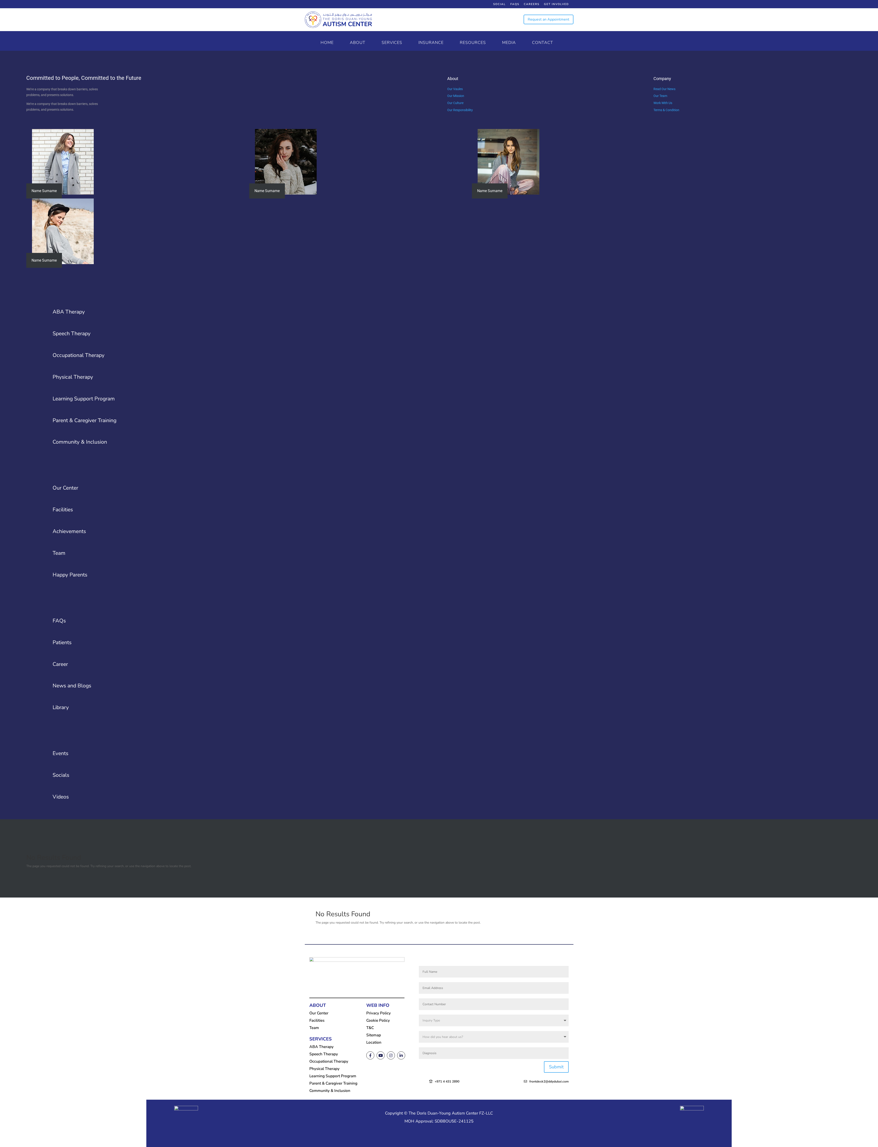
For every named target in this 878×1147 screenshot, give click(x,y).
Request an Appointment (548, 19)
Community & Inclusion (329, 1090)
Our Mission (455, 96)
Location (373, 1042)
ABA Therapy (321, 1046)
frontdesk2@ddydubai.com (549, 1081)
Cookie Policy (378, 1020)
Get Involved (556, 4)
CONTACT (542, 43)
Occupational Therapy (328, 1061)
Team (314, 1027)
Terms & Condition (666, 110)
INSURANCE (431, 43)
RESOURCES (473, 43)
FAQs (514, 4)
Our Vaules (455, 89)
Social (499, 4)
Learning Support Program (332, 1076)
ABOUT (357, 43)
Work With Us (662, 103)
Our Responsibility (460, 110)
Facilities (316, 1020)
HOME (327, 43)
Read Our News (664, 89)
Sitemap (373, 1035)
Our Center (318, 1013)
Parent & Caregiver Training (333, 1083)
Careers (531, 4)
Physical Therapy (324, 1068)
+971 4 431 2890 (447, 1081)
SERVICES (392, 43)
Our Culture (455, 103)
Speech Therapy (323, 1054)
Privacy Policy (378, 1013)
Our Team (660, 96)
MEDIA (509, 43)
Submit (556, 1067)
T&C (370, 1027)
